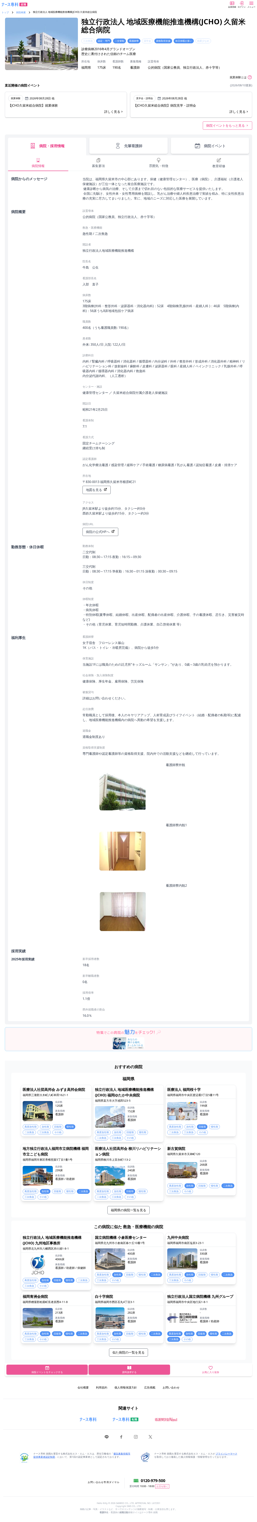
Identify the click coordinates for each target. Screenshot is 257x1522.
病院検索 (21, 12)
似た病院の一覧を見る (128, 1352)
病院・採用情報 (52, 145)
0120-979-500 (153, 1480)
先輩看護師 (133, 145)
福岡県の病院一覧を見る (128, 1210)
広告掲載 (149, 1387)
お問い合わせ (171, 1387)
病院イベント (215, 145)
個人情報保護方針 (125, 1387)
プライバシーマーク (226, 1453)
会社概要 (83, 1387)
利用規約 (101, 1387)
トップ (5, 12)
